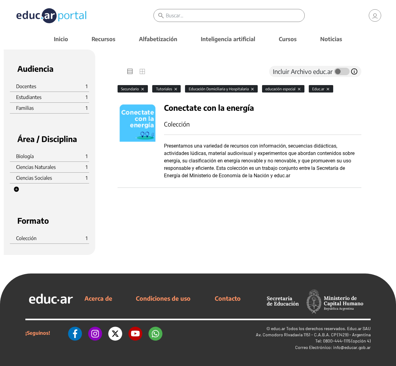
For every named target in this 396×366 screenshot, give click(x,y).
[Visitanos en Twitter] (115, 333)
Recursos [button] (103, 38)
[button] (16, 189)
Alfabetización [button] (158, 38)
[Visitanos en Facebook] (75, 333)
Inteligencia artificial (228, 38)
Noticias (331, 38)
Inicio (61, 38)
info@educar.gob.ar (352, 347)
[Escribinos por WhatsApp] (155, 333)
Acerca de (98, 298)
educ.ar (278, 328)
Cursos (288, 38)
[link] (375, 15)
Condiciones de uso (163, 298)
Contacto (228, 298)
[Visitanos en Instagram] (95, 333)
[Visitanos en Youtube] (135, 333)
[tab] (130, 71)
